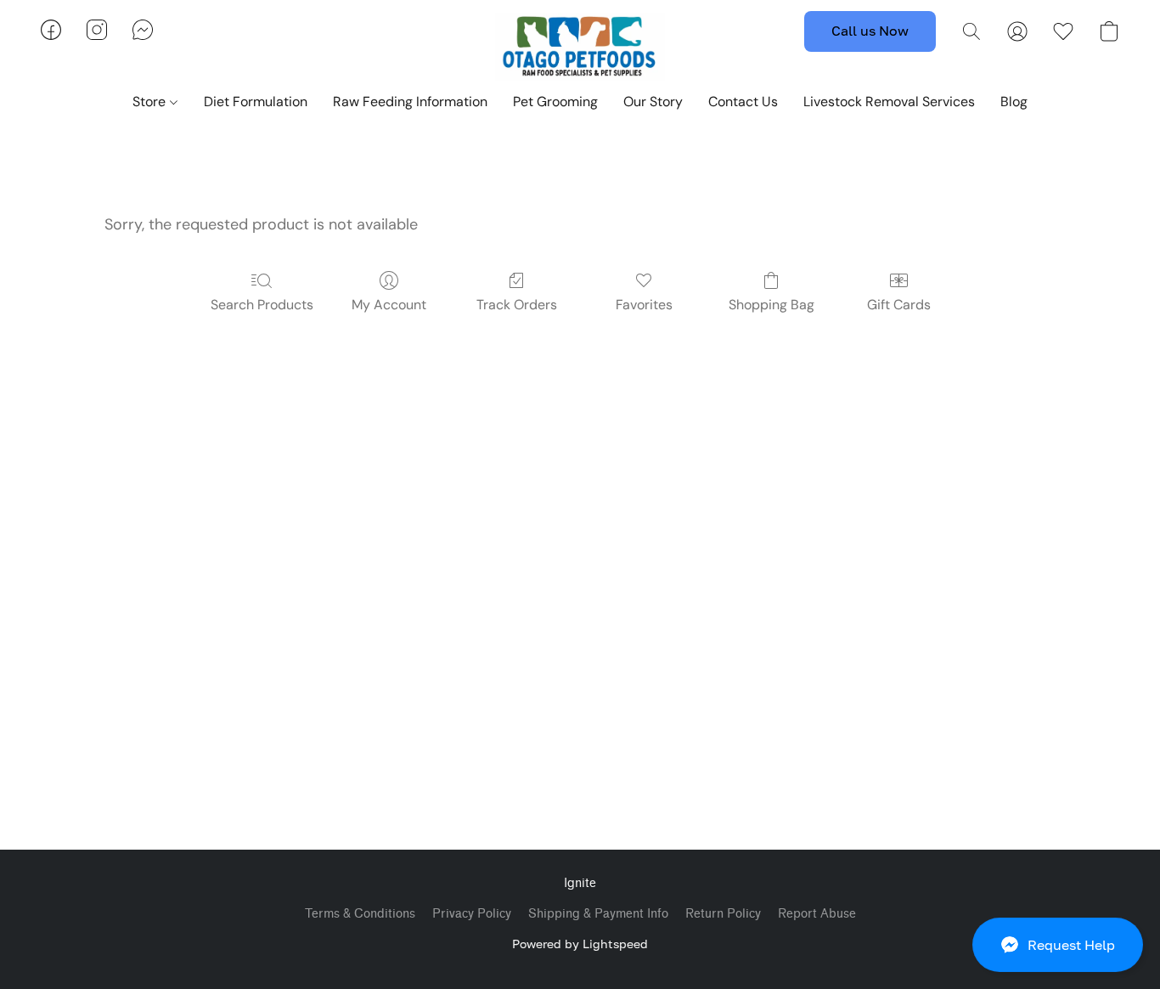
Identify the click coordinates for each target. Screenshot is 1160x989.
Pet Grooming (555, 101)
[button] (1057, 945)
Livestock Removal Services (889, 101)
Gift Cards (899, 305)
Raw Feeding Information (410, 101)
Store (150, 101)
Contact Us (743, 101)
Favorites (644, 305)
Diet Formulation (255, 101)
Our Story (653, 101)
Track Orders (516, 305)
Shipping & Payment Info (598, 914)
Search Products (262, 305)
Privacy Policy (471, 914)
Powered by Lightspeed (580, 943)
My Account (389, 305)
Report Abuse (817, 914)
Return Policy (723, 914)
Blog (1014, 101)
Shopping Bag (771, 305)
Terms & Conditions (360, 914)
